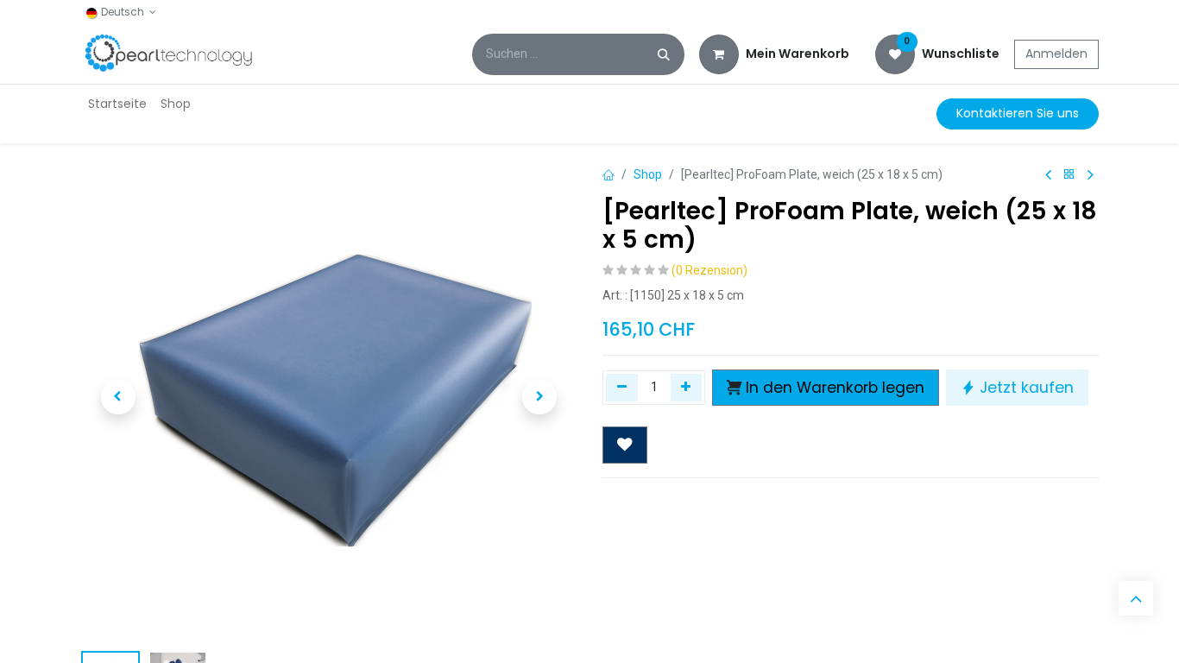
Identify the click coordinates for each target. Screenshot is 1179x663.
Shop (648, 174)
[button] (118, 397)
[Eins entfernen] (622, 387)
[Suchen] (663, 54)
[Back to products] (1069, 175)
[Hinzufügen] (687, 387)
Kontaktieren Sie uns (1017, 113)
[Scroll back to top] (1136, 598)
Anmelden (1056, 53)
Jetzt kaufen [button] (1027, 387)
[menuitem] (117, 104)
